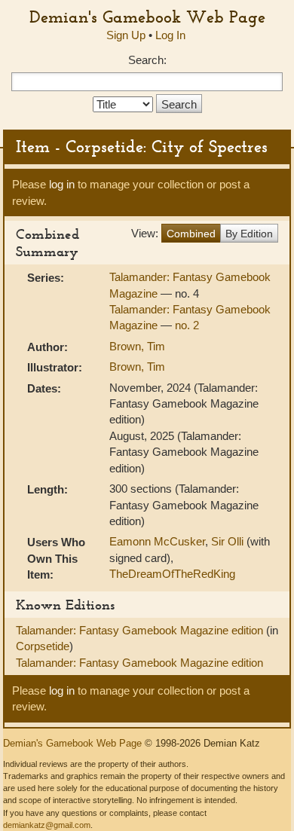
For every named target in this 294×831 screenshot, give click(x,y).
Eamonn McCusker (157, 541)
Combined (191, 234)
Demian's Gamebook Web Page (147, 16)
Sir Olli (227, 541)
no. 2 (187, 325)
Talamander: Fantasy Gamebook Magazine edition (141, 630)
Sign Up (125, 35)
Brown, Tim (137, 346)
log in (62, 184)
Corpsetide (42, 646)
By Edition (249, 234)
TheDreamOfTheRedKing (172, 573)
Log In (170, 35)
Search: (147, 59)
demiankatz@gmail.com (46, 824)
